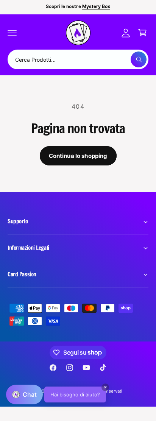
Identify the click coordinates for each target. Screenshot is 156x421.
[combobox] (78, 59)
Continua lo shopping (78, 155)
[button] (12, 32)
